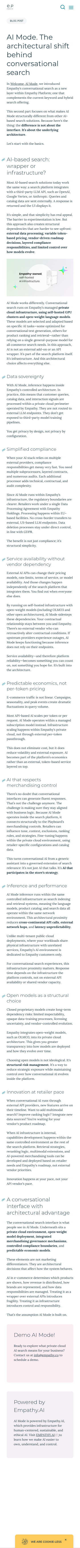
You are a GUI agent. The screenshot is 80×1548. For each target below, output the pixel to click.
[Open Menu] (71, 7)
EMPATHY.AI (47, 1435)
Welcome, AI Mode (24, 84)
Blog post (16, 20)
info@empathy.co (46, 1355)
